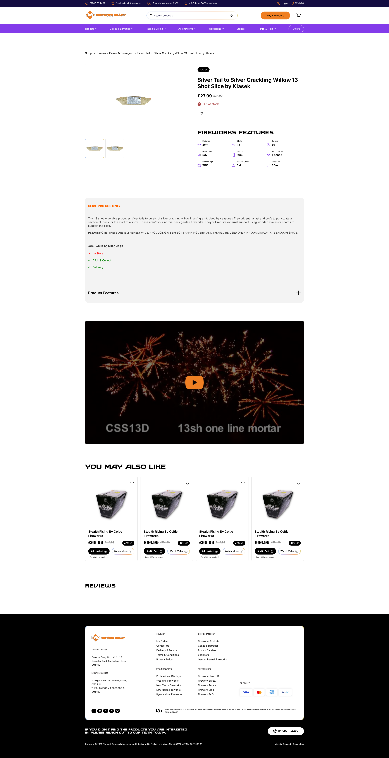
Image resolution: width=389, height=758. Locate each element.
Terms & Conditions (167, 654)
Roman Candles (207, 650)
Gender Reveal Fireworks (212, 659)
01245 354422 (97, 3)
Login (285, 3)
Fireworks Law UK (208, 676)
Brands (240, 28)
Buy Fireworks (275, 15)
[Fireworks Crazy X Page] (105, 711)
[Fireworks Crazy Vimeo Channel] (117, 711)
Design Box (298, 744)
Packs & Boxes (154, 28)
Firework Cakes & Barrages (115, 53)
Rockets (89, 28)
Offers (296, 28)
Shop (88, 53)
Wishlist (299, 3)
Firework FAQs (206, 694)
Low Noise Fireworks (168, 689)
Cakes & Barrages (120, 28)
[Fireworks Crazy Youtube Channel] (99, 711)
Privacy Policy (164, 659)
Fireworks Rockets (208, 641)
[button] (194, 293)
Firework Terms (207, 685)
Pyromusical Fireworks (169, 694)
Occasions (215, 28)
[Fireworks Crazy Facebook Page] (93, 711)
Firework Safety (207, 680)
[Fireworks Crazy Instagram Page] (111, 711)
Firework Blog (206, 689)
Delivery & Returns (166, 650)
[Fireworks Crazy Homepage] (105, 15)
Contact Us (162, 645)
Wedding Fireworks (167, 680)
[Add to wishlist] (201, 113)
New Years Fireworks (168, 685)
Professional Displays (168, 676)
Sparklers (203, 654)
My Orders (162, 641)
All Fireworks (185, 28)
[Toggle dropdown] (96, 29)
